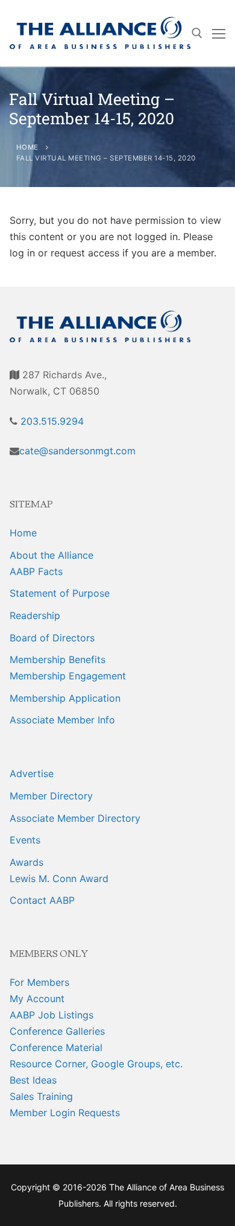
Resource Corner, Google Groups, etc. (96, 1064)
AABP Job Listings (51, 1015)
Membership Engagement (68, 676)
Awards (26, 862)
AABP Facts (36, 571)
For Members (39, 982)
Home (23, 533)
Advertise (32, 773)
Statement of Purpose (60, 593)
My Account (37, 999)
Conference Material (56, 1047)
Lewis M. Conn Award (59, 878)
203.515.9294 (50, 421)
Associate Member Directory (75, 818)
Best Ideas (33, 1080)
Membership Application (65, 698)
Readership (35, 615)
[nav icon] (218, 33)
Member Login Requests (65, 1113)
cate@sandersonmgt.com (77, 451)
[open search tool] (197, 33)
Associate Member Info (62, 720)
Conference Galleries (57, 1031)
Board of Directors (52, 638)
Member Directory (51, 796)
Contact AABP (42, 900)
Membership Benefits (57, 659)
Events (25, 840)
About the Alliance (51, 555)
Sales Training (41, 1096)
